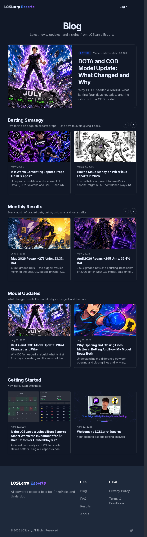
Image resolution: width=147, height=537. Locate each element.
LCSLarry (26, 530)
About (84, 514)
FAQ (83, 499)
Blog (83, 491)
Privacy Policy (119, 491)
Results (85, 506)
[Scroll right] (133, 125)
